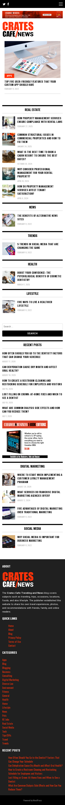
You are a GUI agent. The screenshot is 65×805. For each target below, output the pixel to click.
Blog (10, 634)
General (5, 695)
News (4, 711)
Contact (12, 645)
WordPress (37, 800)
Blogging (6, 668)
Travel (5, 739)
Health (5, 699)
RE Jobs (5, 719)
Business (6, 672)
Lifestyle (6, 707)
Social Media (8, 727)
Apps (9, 75)
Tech (4, 731)
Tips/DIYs (6, 735)
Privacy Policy (14, 637)
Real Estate (7, 723)
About (11, 629)
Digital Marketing (10, 680)
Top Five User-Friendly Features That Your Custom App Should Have (30, 83)
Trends (5, 743)
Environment (8, 688)
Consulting (7, 676)
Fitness (5, 691)
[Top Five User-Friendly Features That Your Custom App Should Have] (32, 59)
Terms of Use (14, 641)
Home (11, 626)
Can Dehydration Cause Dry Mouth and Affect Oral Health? (35, 765)
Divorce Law (7, 683)
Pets (4, 715)
